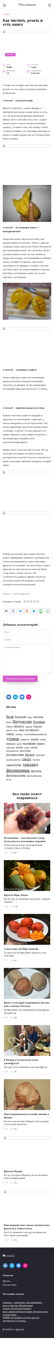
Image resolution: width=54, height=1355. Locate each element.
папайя (34, 747)
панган (26, 747)
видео (15, 730)
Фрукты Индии (13, 1171)
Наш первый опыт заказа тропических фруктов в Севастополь (27, 1227)
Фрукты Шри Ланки (16, 894)
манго (8, 594)
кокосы (10, 743)
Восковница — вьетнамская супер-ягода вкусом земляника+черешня (25, 839)
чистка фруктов (22, 594)
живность (25, 739)
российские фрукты (13, 760)
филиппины (18, 770)
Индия (8, 722)
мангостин (10, 747)
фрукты (36, 771)
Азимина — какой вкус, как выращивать (22, 1302)
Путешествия (9, 1285)
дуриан (12, 738)
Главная (6, 14)
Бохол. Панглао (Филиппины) (18, 1305)
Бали (10, 717)
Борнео (29, 717)
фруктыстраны (16, 775)
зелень (43, 739)
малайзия (29, 743)
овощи (19, 747)
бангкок (9, 730)
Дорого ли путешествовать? (17, 1308)
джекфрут (19, 734)
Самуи (9, 726)
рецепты (40, 755)
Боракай (20, 716)
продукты (25, 750)
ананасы (28, 726)
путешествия (15, 754)
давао (10, 734)
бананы (38, 726)
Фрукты (10, 55)
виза (21, 729)
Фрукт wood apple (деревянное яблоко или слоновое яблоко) (27, 1004)
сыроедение (14, 764)
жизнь (35, 739)
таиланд (30, 764)
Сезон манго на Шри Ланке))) (21, 948)
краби (19, 744)
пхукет (30, 754)
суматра (36, 759)
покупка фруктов (12, 751)
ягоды (8, 779)
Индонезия (22, 721)
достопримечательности (35, 734)
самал (26, 759)
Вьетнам (38, 716)
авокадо (19, 726)
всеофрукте (32, 729)
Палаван (39, 722)
